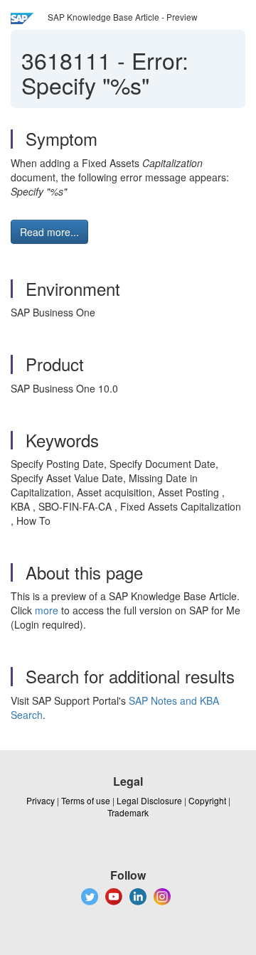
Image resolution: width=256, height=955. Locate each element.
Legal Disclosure (149, 800)
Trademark (128, 812)
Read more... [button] (49, 232)
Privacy (40, 800)
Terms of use (85, 800)
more (46, 610)
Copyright (207, 800)
